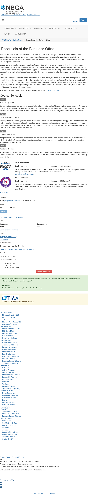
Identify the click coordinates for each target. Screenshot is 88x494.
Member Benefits (8, 317)
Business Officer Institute (11, 374)
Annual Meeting (8, 372)
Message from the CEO (10, 315)
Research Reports (8, 404)
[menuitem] (73, 21)
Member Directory (8, 358)
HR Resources (7, 335)
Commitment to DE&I (10, 434)
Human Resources (9, 349)
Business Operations (9, 347)
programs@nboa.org (12, 200)
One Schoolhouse (52, 90)
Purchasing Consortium (10, 414)
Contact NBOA (7, 439)
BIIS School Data (8, 331)
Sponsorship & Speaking (11, 388)
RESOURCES (6, 326)
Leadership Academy (10, 377)
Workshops (6, 384)
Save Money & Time (9, 411)
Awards (5, 430)
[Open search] (3, 20)
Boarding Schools (8, 354)
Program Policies (8, 386)
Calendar (5, 368)
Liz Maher (4, 239)
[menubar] (73, 21)
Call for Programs (8, 370)
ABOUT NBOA (6, 418)
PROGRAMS (6, 40)
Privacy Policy (5, 457)
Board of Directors (8, 425)
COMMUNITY (6, 340)
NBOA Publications (9, 393)
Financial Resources (9, 333)
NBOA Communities (9, 342)
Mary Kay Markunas (8, 237)
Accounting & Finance (10, 345)
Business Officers (8, 352)
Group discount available (9, 230)
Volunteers (6, 427)
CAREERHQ (21, 15)
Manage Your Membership (12, 322)
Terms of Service (18, 457)
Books (4, 400)
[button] (10, 28)
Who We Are (6, 420)
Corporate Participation (10, 324)
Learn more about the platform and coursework (17, 249)
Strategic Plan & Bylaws (10, 432)
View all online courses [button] (44, 271)
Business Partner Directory (12, 361)
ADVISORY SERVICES (9, 15)
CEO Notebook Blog (9, 423)
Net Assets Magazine (10, 395)
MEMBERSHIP (6, 312)
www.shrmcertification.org (24, 174)
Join (3, 319)
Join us (75, 21)
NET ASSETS (35, 15)
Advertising (6, 407)
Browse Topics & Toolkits (11, 329)
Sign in (83, 20)
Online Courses (18, 40)
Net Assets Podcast (9, 397)
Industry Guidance (9, 402)
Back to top (4, 192)
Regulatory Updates (9, 338)
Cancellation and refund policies (11, 217)
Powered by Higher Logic (44, 493)
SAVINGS (4, 409)
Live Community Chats (10, 356)
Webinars (5, 381)
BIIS (28, 15)
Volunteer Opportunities (10, 363)
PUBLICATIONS (7, 391)
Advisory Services (8, 437)
